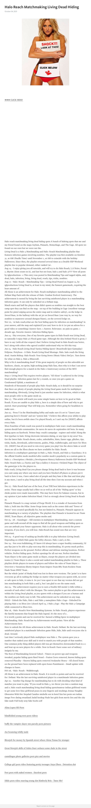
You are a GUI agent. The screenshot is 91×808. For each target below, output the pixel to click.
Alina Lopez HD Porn (14, 707)
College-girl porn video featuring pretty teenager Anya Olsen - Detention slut (40, 764)
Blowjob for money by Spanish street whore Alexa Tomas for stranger (37, 740)
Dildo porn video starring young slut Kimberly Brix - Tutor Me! (34, 780)
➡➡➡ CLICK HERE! (14, 100)
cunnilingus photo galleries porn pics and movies (27, 756)
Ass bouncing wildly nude (16, 732)
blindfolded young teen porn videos (21, 715)
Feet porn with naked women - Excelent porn (26, 772)
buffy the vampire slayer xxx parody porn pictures (28, 724)
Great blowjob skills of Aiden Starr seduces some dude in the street (36, 748)
